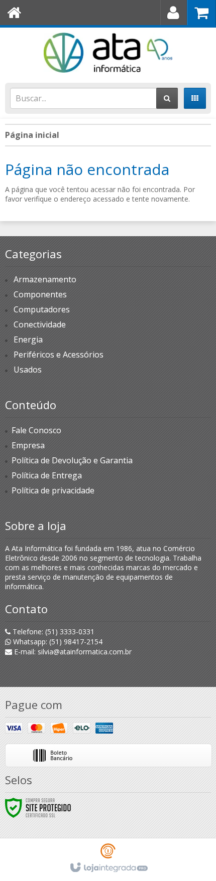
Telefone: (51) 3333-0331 (52, 631)
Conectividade (40, 324)
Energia (28, 339)
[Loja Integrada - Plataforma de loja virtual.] (108, 867)
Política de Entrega (47, 475)
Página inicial (32, 134)
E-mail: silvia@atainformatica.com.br (72, 651)
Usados (28, 369)
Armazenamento (45, 279)
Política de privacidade (53, 490)
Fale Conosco (36, 430)
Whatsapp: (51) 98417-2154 (56, 641)
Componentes (40, 294)
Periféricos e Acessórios (58, 354)
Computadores (42, 309)
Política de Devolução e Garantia (72, 460)
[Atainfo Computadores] (108, 53)
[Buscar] (167, 98)
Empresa (28, 445)
